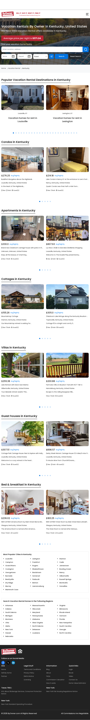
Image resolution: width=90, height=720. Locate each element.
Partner (4, 676)
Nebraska (9, 636)
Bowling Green (65, 569)
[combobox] (40, 56)
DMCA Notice (29, 676)
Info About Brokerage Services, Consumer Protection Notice (21, 692)
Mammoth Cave (11, 589)
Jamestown (64, 566)
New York (9, 629)
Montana (9, 619)
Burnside (8, 576)
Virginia (62, 605)
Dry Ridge (9, 583)
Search (61, 56)
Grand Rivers (10, 566)
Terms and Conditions (32, 669)
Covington (9, 569)
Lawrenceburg (38, 586)
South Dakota (10, 612)
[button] (13, 133)
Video (71, 676)
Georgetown (10, 572)
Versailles (63, 586)
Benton (35, 583)
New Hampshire (65, 623)
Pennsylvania (37, 616)
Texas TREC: (6, 688)
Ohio (7, 623)
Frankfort (36, 562)
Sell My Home (6, 673)
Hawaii (8, 633)
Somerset (36, 576)
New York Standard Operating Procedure (16, 704)
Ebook (71, 673)
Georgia (62, 629)
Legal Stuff (28, 666)
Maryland (36, 612)
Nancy (61, 572)
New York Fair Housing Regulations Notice (61, 691)
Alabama (36, 619)
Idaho (7, 626)
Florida (62, 619)
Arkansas (9, 605)
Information (51, 666)
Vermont (62, 616)
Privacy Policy (29, 673)
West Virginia (37, 623)
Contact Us (73, 680)
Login (71, 669)
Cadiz (61, 562)
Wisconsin (36, 609)
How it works (51, 683)
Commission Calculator (55, 680)
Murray (8, 586)
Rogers (35, 566)
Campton (9, 562)
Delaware (36, 629)
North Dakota (37, 626)
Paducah (36, 579)
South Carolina (65, 626)
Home (3, 669)
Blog (48, 669)
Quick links (73, 666)
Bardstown (36, 572)
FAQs (48, 676)
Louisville (8, 559)
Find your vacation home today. (16, 44)
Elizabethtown (38, 569)
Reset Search (75, 56)
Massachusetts (38, 605)
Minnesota (63, 609)
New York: (50, 688)
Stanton (62, 559)
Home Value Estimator (77, 683)
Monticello (63, 583)
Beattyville (9, 579)
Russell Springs (65, 579)
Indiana (8, 609)
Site (3, 666)
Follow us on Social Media (12, 658)
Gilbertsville (64, 576)
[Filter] (51, 56)
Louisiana (36, 633)
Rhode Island (64, 612)
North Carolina (65, 633)
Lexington (36, 559)
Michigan (9, 616)
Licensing (27, 680)
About (48, 673)
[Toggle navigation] (86, 15)
